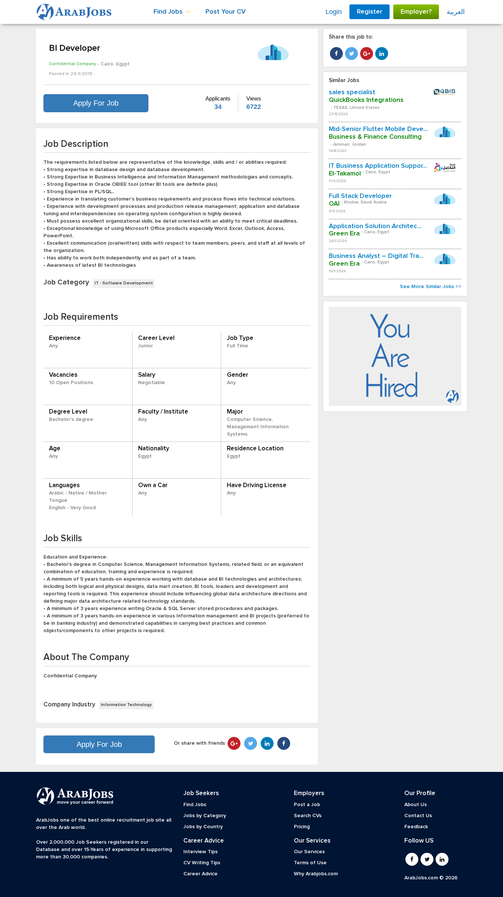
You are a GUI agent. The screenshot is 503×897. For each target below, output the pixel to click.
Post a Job (307, 804)
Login (334, 11)
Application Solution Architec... (375, 226)
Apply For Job (96, 103)
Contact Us (418, 815)
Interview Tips (200, 851)
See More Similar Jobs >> (430, 286)
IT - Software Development (124, 283)
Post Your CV (225, 11)
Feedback (416, 826)
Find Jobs (194, 804)
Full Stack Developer (360, 196)
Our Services (309, 851)
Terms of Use (310, 862)
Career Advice (200, 873)
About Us (415, 804)
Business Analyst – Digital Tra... (376, 256)
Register (369, 11)
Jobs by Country (203, 826)
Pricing (302, 826)
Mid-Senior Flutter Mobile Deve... (378, 129)
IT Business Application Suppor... (378, 166)
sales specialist (352, 92)
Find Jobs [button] (169, 11)
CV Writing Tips (201, 862)
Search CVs (307, 815)
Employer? (416, 11)
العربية (456, 11)
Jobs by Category (204, 815)
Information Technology (126, 705)
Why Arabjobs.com (316, 873)
